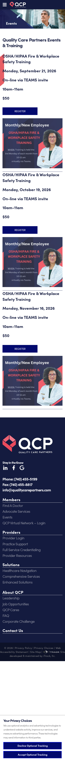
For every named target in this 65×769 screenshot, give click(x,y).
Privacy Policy (23, 648)
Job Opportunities (15, 603)
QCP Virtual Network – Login (23, 522)
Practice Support (15, 543)
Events (7, 517)
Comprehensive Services (21, 576)
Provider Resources (17, 555)
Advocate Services (16, 511)
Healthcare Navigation (19, 570)
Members (11, 499)
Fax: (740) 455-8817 (17, 484)
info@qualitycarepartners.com (26, 489)
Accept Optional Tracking (32, 754)
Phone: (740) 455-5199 (19, 478)
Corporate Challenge (18, 621)
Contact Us (12, 630)
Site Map (35, 652)
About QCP (12, 592)
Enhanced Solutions (17, 582)
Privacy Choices (44, 648)
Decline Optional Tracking (33, 745)
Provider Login (13, 537)
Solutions (11, 564)
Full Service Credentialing (21, 549)
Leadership (10, 597)
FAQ (5, 615)
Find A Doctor (12, 505)
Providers (11, 532)
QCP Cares (10, 609)
